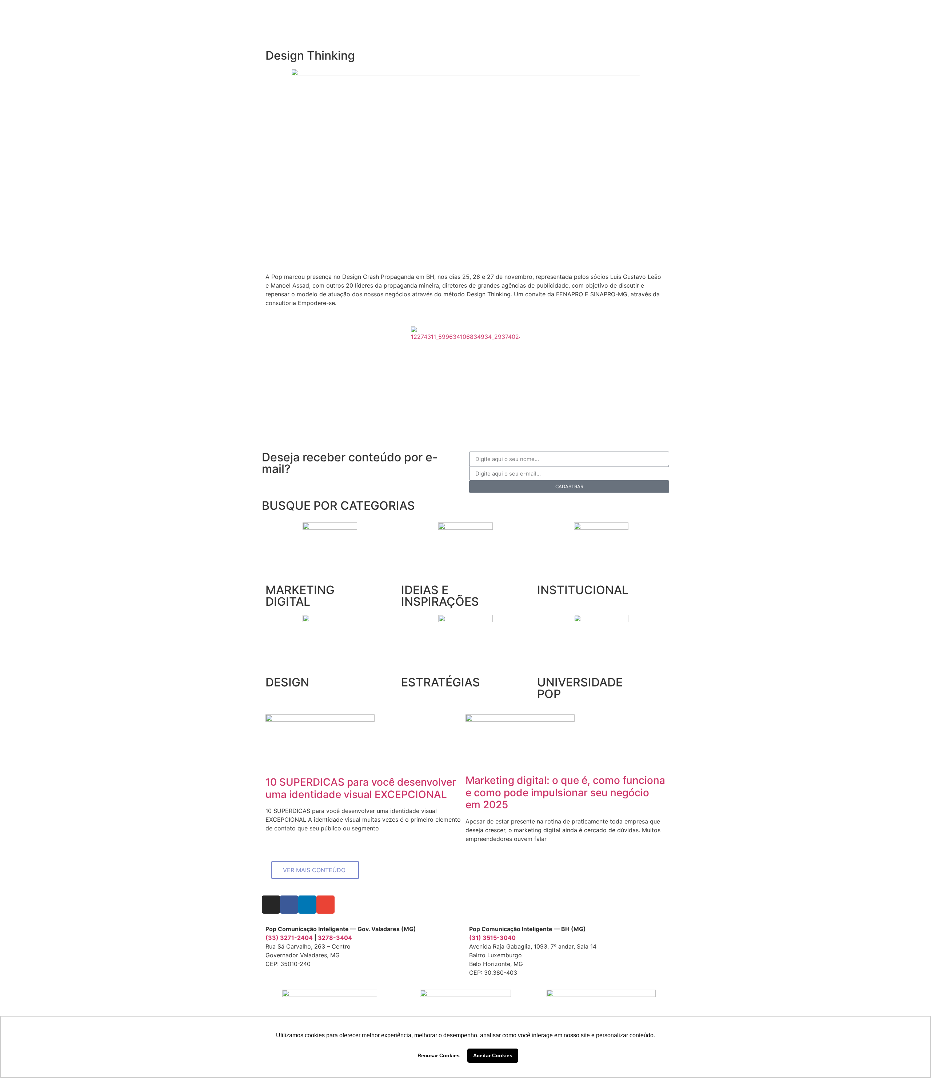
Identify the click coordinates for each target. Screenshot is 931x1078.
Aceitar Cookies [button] (492, 1055)
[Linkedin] (307, 904)
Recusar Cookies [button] (438, 1055)
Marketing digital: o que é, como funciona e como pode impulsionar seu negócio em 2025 (565, 792)
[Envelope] (325, 904)
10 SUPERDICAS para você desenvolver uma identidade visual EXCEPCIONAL (360, 788)
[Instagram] (271, 904)
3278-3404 (335, 937)
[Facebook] (289, 904)
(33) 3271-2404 (289, 937)
